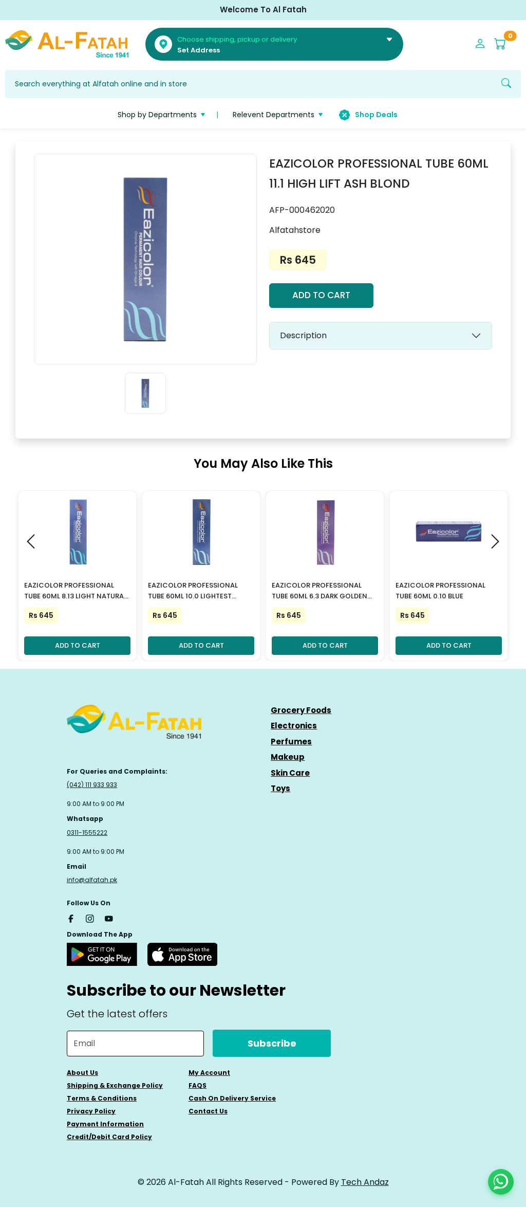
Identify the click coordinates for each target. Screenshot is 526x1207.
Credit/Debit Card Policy (109, 1136)
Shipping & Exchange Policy (115, 1085)
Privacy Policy (91, 1111)
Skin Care (290, 772)
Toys (280, 788)
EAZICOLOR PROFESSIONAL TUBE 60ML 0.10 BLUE (440, 590)
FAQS (197, 1085)
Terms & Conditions (102, 1098)
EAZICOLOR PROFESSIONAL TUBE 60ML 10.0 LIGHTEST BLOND (193, 591)
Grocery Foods (301, 710)
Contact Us (208, 1111)
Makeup (288, 757)
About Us (82, 1072)
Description (303, 335)
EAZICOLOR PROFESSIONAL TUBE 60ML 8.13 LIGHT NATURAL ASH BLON (75, 591)
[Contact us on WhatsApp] (501, 1182)
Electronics (294, 725)
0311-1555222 (87, 832)
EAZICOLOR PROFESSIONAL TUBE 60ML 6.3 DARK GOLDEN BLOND (319, 591)
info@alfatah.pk (92, 879)
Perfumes (291, 741)
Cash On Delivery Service (232, 1098)
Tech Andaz (365, 1182)
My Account (209, 1072)
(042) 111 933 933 (92, 784)
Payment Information (105, 1124)
